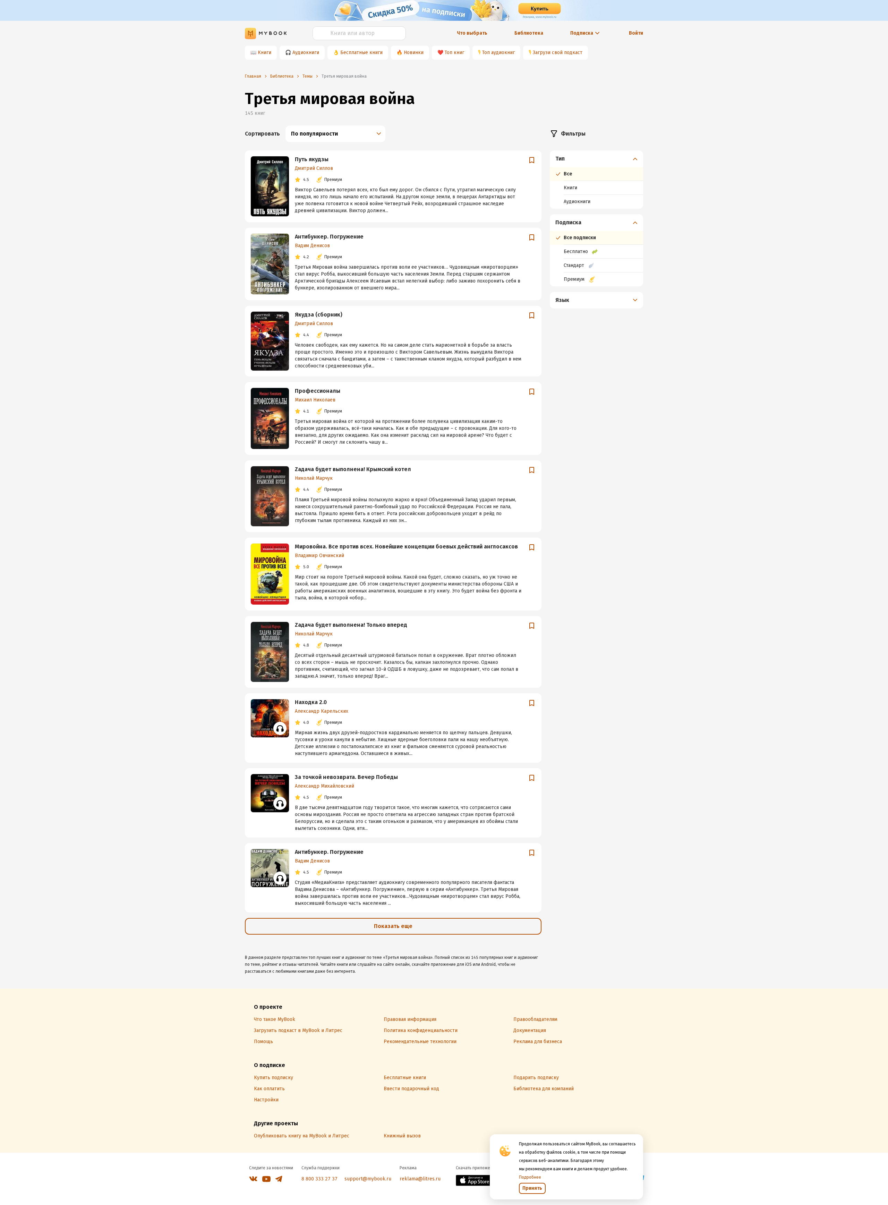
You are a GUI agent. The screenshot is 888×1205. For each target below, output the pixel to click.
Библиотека (528, 33)
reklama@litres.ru (420, 1179)
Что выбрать (472, 33)
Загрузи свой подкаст (557, 52)
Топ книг (454, 52)
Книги (264, 52)
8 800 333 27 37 (319, 1179)
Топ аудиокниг (498, 52)
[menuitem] (596, 179)
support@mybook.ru (367, 1179)
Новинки (414, 52)
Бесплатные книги (361, 52)
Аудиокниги (305, 52)
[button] (596, 158)
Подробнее (530, 1177)
